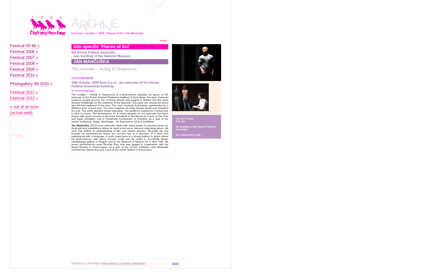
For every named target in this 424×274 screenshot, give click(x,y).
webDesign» (139, 263)
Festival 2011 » (24, 92)
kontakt (125, 263)
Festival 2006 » (24, 51)
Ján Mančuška (135, 33)
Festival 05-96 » (25, 45)
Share (175, 263)
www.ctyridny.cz (110, 263)
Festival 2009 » (24, 69)
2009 (101, 33)
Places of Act (115, 33)
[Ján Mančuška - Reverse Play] (196, 82)
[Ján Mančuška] (190, 110)
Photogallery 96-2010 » (31, 83)
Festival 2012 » (24, 98)
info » (199, 134)
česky (163, 40)
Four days (77, 33)
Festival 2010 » (24, 75)
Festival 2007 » (24, 57)
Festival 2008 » (24, 63)
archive (90, 33)
